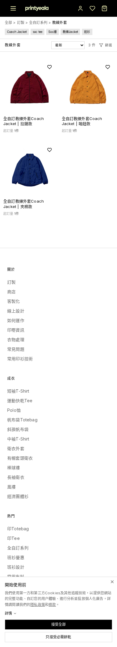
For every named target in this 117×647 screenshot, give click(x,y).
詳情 (8, 613)
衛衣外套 (15, 448)
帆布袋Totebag (22, 419)
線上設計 (15, 310)
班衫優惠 (15, 557)
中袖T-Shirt (18, 438)
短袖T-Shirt (18, 391)
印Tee (13, 538)
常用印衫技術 (20, 358)
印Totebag (18, 528)
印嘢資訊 (15, 329)
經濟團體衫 (17, 496)
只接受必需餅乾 (58, 637)
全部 (8, 22)
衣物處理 (15, 339)
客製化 (13, 301)
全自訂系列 (38, 22)
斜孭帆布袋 (17, 429)
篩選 (108, 45)
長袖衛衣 (15, 477)
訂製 (20, 22)
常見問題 (15, 349)
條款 (52, 604)
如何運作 (15, 320)
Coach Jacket (17, 32)
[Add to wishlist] (49, 67)
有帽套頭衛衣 (20, 458)
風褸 (11, 486)
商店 (11, 291)
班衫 (87, 32)
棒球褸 (13, 467)
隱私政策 (37, 604)
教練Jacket (70, 32)
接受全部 (58, 624)
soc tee (37, 32)
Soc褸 (52, 32)
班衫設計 (15, 566)
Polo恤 (14, 410)
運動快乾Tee (19, 400)
